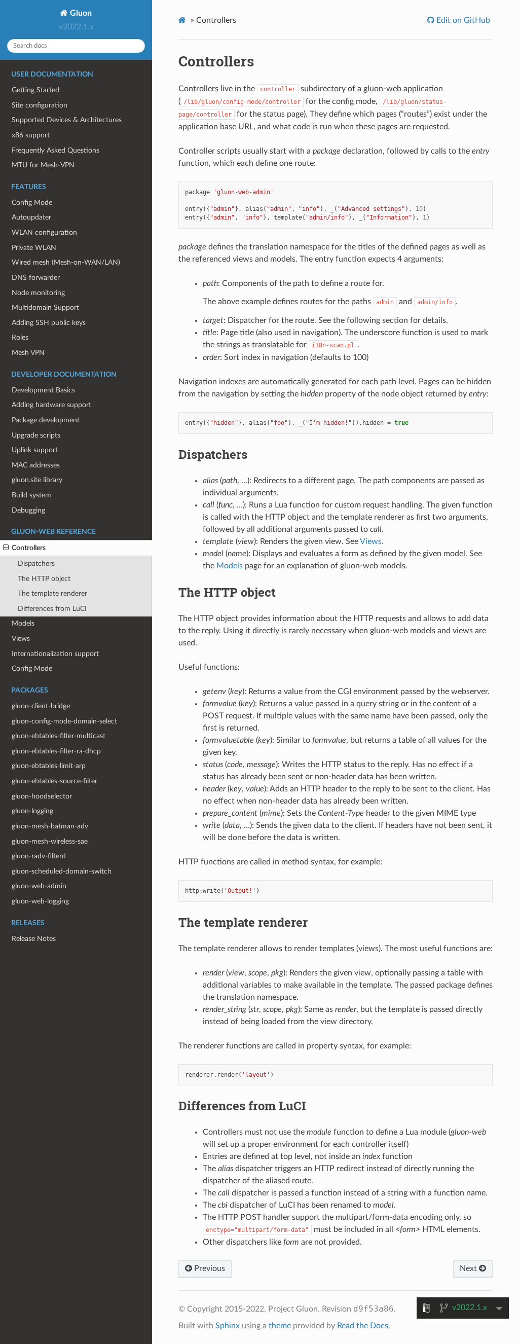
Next (469, 1268)
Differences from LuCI (52, 608)
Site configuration (39, 105)
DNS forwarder (36, 277)
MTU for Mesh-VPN (43, 165)
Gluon (80, 13)
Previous (208, 1268)
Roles (20, 337)
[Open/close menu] (6, 548)
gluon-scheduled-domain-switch (62, 871)
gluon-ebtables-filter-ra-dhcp (56, 751)
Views (21, 638)
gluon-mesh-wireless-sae (50, 841)
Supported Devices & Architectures (67, 120)
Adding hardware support (51, 405)
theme (280, 1326)
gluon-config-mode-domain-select (64, 721)
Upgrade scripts (36, 435)
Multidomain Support (45, 307)
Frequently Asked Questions (55, 150)
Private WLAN (34, 247)
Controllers (29, 548)
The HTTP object (44, 579)
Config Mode (32, 202)
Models (23, 623)
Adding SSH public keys (49, 322)
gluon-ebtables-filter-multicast (58, 736)
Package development (46, 420)
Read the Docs (362, 1326)
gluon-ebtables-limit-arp (49, 766)
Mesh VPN (28, 352)
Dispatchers (36, 563)
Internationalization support (55, 654)
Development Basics (43, 390)
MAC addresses (36, 465)
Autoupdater (31, 217)
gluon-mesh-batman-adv (50, 826)
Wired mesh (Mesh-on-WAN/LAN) (66, 262)
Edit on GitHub (462, 20)
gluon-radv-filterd (39, 856)
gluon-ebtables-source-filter (54, 781)
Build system (31, 495)
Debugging (28, 510)
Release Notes (34, 938)
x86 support (31, 135)
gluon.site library (37, 480)
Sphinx (227, 1326)
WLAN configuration (44, 232)
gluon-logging (32, 811)
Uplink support (35, 450)
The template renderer (52, 593)
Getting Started (35, 90)
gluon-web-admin (39, 886)
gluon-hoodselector (42, 796)
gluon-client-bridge (41, 706)
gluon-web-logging (40, 901)
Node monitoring (38, 293)
